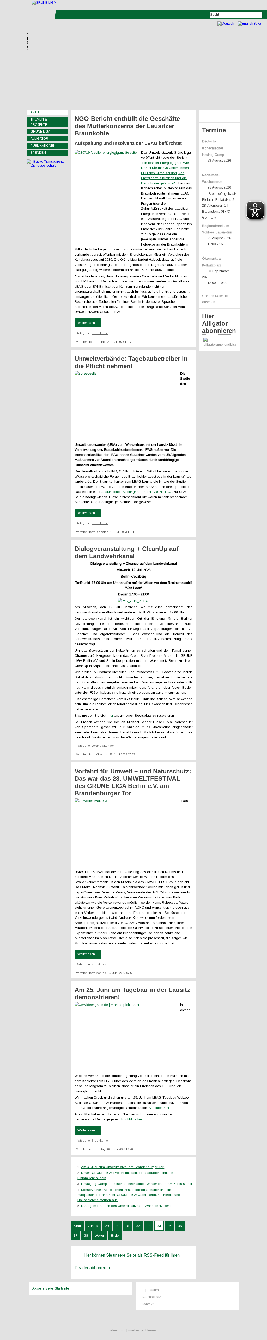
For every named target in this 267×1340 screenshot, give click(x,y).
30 (117, 1226)
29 (107, 1226)
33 (148, 1226)
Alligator (39, 138)
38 (86, 1236)
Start (77, 1226)
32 (138, 1226)
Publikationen (43, 145)
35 (169, 1226)
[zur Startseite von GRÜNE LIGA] (44, 2)
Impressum (150, 1290)
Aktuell (38, 112)
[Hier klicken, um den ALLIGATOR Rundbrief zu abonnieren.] (219, 343)
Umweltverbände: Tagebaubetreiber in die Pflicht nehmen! (131, 362)
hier (110, 715)
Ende (115, 1236)
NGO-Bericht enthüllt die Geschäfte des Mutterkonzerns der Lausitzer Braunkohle (127, 126)
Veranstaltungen (103, 745)
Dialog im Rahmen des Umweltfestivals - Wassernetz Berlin (126, 1206)
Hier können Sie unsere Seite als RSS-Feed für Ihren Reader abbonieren (127, 1261)
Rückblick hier (132, 1119)
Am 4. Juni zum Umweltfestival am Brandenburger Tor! (122, 1167)
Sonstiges (99, 964)
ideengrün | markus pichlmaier (133, 1330)
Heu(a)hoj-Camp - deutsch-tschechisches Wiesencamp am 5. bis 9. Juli (136, 1184)
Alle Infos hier (159, 1108)
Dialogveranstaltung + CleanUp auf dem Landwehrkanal (127, 552)
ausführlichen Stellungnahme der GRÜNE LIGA (136, 492)
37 (75, 1236)
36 (180, 1226)
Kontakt (147, 1304)
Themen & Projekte (39, 122)
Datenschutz (151, 1297)
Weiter (99, 1236)
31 (128, 1226)
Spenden (38, 153)
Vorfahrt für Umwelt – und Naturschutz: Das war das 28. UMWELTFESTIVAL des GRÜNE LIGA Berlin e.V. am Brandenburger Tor (133, 782)
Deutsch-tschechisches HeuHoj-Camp (213, 148)
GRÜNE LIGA (40, 131)
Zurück (93, 1226)
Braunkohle (100, 333)
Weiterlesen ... (87, 323)
